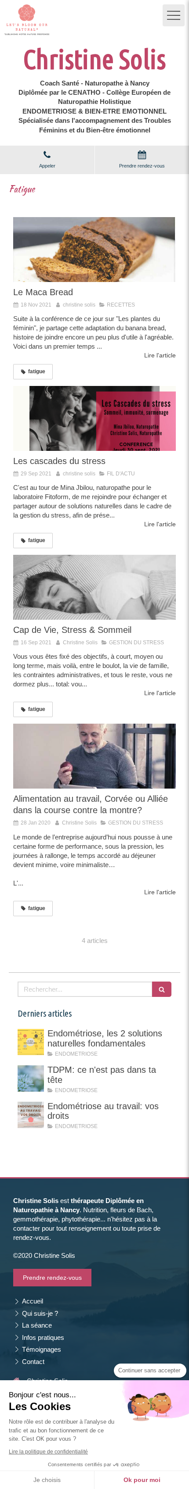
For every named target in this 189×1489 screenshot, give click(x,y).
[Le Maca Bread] (94, 249)
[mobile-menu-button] (174, 15)
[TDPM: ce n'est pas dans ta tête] (31, 1078)
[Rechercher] (161, 989)
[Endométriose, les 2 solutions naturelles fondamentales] (31, 1042)
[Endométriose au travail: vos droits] (31, 1115)
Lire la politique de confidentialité (48, 1452)
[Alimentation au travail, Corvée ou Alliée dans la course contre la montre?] (94, 756)
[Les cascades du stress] (94, 418)
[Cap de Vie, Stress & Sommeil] (94, 587)
